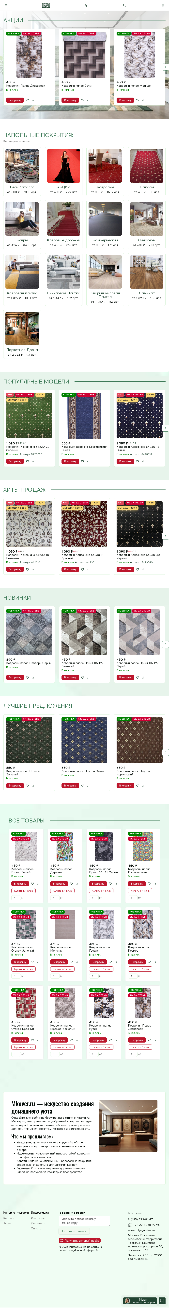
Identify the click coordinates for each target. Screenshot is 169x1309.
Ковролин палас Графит (100, 949)
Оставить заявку (74, 1231)
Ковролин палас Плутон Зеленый (23, 773)
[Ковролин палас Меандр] (140, 55)
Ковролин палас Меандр (134, 85)
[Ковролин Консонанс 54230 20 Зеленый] (29, 416)
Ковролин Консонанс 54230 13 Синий (138, 448)
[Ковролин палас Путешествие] (142, 846)
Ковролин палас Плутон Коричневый (133, 773)
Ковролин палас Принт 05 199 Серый (137, 665)
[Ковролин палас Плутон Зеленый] (29, 740)
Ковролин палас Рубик (100, 1027)
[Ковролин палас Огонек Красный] (26, 1003)
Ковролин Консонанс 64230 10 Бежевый (27, 556)
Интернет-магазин (16, 1212)
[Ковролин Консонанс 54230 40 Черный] (140, 524)
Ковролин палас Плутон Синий (82, 771)
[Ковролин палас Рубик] (104, 1003)
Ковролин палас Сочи (76, 85)
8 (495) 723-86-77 (140, 1219)
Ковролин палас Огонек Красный (22, 1027)
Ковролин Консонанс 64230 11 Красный (82, 556)
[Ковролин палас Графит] (104, 924)
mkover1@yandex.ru (141, 1230)
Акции (7, 1223)
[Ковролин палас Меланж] (65, 924)
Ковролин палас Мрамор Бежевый (62, 1027)
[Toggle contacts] (86, 5)
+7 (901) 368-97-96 (146, 1224)
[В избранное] (27, 100)
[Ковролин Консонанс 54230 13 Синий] (140, 416)
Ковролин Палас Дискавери (25, 85)
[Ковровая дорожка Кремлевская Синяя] (84, 416)
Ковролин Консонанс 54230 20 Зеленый (28, 448)
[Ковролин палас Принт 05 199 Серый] (140, 632)
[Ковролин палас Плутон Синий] (84, 740)
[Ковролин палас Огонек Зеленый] (26, 924)
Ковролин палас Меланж (61, 949)
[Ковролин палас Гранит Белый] (26, 846)
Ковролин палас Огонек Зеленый (22, 949)
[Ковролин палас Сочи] (84, 55)
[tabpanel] (84, 67)
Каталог (9, 1218)
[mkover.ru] (46, 5)
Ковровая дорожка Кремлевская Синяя (84, 448)
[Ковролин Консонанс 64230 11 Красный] (84, 524)
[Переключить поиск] (124, 5)
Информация (40, 1212)
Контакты (38, 1218)
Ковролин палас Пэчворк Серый (28, 663)
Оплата (36, 1228)
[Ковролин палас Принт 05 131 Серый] (104, 846)
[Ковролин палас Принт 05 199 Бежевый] (84, 632)
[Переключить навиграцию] (6, 5)
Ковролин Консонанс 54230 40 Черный (138, 556)
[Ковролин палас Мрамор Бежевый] (65, 1003)
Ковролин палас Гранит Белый (22, 871)
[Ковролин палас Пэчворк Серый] (29, 632)
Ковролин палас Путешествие (139, 871)
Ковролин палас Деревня (61, 871)
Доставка (38, 1223)
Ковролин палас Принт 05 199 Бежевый (82, 665)
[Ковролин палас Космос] (142, 924)
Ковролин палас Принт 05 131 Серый (103, 871)
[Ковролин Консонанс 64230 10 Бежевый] (29, 524)
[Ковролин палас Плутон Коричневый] (140, 740)
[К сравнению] (33, 100)
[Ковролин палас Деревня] (65, 846)
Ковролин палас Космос (139, 949)
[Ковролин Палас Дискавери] (29, 55)
